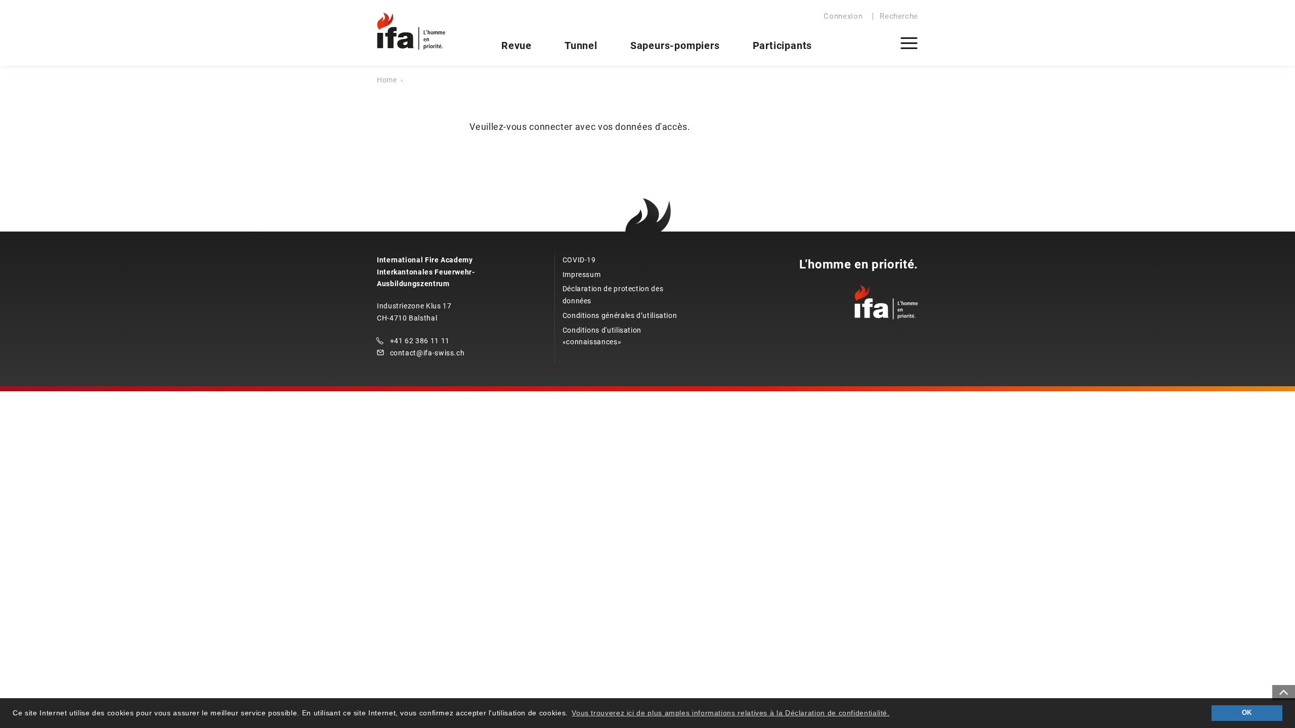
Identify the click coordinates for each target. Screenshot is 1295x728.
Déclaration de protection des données (613, 295)
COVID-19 (579, 260)
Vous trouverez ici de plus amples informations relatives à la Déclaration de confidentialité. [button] (731, 713)
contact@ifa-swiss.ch (427, 353)
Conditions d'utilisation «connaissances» (602, 336)
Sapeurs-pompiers (675, 45)
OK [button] (1247, 712)
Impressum (582, 274)
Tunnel (581, 45)
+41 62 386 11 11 (420, 341)
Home (387, 80)
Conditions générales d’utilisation (620, 315)
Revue (516, 45)
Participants (782, 45)
